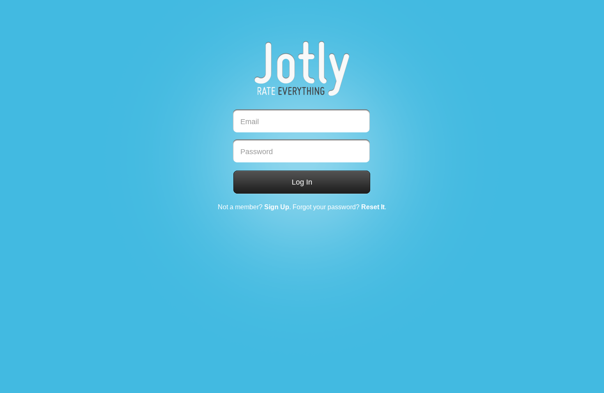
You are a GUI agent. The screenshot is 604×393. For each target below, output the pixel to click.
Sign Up (276, 206)
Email (249, 122)
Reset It (373, 206)
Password (256, 152)
